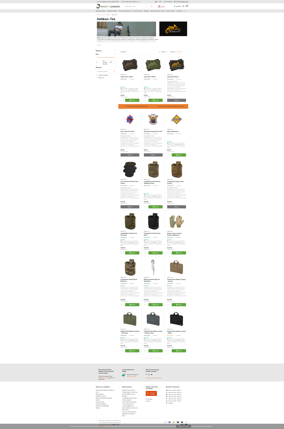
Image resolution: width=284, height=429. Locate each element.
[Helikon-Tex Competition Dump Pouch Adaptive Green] (153, 169)
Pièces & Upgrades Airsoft (125, 11)
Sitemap (98, 408)
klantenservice (104, 377)
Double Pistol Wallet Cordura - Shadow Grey (153, 332)
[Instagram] (149, 375)
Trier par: (172, 51)
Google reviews (184, 1)
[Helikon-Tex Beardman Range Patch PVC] (153, 119)
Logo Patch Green (150, 76)
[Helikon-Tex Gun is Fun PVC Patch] (130, 119)
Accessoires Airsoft (137, 11)
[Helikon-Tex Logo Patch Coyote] (130, 64)
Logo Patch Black (173, 77)
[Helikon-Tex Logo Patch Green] (153, 64)
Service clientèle (168, 1)
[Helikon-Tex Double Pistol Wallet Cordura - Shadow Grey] (153, 319)
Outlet (185, 11)
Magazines (146, 11)
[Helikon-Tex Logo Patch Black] (176, 64)
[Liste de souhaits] (183, 6)
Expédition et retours (101, 396)
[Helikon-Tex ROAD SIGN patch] (176, 119)
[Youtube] (151, 375)
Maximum (112, 62)
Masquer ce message (183, 426)
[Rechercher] (151, 6)
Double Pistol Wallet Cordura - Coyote (176, 280)
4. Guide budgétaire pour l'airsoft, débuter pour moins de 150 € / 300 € (129, 407)
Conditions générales (101, 404)
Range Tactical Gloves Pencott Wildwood (174, 234)
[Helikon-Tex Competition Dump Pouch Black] (153, 221)
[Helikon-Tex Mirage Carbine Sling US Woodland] (153, 267)
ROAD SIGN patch (172, 131)
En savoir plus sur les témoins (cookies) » (202, 426)
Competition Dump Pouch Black (152, 234)
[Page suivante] (160, 358)
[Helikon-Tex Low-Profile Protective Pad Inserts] (130, 169)
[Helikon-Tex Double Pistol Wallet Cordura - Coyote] (176, 267)
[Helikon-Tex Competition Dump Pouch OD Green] (130, 221)
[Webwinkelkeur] (161, 6)
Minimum (99, 62)
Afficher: (163, 51)
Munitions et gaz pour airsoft (158, 11)
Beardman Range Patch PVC (153, 131)
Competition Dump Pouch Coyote (175, 182)
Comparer (132, 79)
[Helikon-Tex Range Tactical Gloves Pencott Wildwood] (176, 221)
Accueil (103, 14)
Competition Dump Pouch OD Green (129, 234)
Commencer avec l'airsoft (128, 390)
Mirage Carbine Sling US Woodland (152, 280)
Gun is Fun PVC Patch (127, 131)
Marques (108, 14)
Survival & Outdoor (170, 11)
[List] (159, 51)
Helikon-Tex (101, 77)
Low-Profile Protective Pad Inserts (129, 182)
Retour (98, 14)
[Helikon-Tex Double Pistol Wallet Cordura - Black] (176, 319)
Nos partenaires (100, 394)
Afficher (176, 100)
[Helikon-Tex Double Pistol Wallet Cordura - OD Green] (130, 319)
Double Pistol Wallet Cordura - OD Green (130, 332)
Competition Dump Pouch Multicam (129, 280)
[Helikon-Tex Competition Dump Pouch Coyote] (176, 169)
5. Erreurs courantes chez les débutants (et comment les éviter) (129, 413)
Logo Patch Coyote (127, 76)
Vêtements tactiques (101, 11)
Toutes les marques (103, 75)
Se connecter (149, 399)
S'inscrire (148, 401)
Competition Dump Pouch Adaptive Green (152, 182)
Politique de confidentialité (102, 406)
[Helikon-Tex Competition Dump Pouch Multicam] (130, 267)
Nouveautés (180, 11)
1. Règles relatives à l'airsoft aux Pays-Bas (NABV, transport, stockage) (130, 394)
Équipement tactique (112, 11)
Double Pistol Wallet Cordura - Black (176, 332)
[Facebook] (146, 375)
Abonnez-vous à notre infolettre (153, 377)
